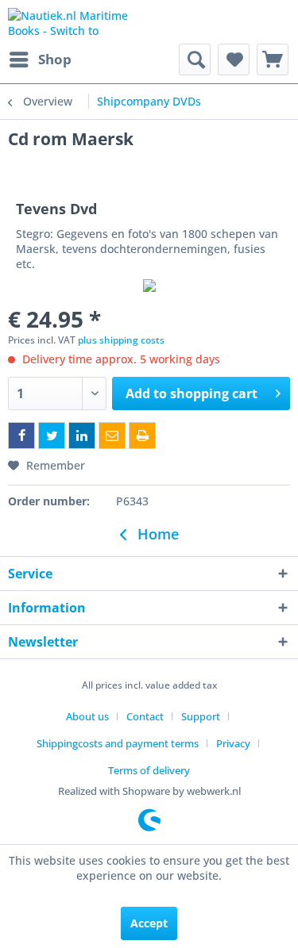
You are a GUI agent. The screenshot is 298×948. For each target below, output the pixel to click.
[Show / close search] (195, 59)
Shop (55, 59)
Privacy (233, 743)
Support (200, 716)
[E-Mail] (112, 435)
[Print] (142, 435)
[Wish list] (234, 59)
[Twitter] (51, 435)
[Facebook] (21, 435)
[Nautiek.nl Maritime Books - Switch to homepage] (78, 22)
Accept (149, 923)
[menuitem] (39, 59)
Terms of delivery (149, 770)
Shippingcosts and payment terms (118, 743)
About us (87, 716)
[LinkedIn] (82, 435)
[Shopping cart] (272, 59)
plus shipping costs (121, 340)
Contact (145, 716)
